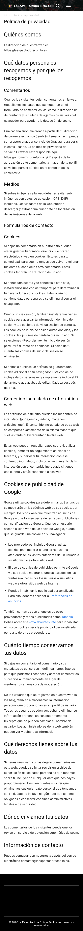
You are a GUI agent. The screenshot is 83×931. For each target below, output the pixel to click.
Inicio (7, 15)
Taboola (67, 617)
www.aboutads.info (42, 622)
